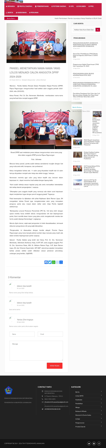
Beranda (11, 6)
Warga (77, 407)
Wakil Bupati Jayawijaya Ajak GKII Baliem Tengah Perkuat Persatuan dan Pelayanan (92, 142)
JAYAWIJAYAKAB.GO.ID (52, 409)
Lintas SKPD (79, 396)
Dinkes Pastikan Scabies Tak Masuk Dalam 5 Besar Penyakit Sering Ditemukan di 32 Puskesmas (91, 155)
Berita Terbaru (77, 107)
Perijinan (34, 12)
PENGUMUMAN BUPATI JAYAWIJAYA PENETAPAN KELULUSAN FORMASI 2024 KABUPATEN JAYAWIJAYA (85, 44)
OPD (72, 6)
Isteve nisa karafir (24, 286)
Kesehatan (78, 400)
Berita (10, 12)
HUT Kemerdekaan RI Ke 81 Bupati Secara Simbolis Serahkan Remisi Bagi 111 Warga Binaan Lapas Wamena (92, 169)
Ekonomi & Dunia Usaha (83, 415)
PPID (91, 6)
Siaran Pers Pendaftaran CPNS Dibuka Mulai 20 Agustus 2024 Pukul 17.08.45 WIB (85, 55)
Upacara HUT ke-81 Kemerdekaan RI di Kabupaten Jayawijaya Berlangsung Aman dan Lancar (91, 183)
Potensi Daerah (59, 6)
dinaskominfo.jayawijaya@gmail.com (56, 402)
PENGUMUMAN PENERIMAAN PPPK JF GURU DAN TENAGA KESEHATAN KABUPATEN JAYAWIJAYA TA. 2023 (86, 84)
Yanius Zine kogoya (25, 319)
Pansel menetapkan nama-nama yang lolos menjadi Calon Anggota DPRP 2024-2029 (35, 72)
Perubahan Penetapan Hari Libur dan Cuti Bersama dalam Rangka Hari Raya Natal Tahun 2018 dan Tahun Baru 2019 (86, 95)
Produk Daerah (80, 426)
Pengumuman (79, 423)
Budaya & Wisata (80, 411)
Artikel (77, 419)
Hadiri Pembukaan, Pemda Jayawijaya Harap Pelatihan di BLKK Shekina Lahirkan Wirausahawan (97, 125)
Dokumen (82, 6)
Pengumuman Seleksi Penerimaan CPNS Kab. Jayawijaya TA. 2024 (86, 65)
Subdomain (21, 12)
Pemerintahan (43, 6)
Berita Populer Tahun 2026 (81, 111)
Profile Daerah (25, 6)
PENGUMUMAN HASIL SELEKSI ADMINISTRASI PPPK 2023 (83, 74)
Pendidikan (79, 403)
